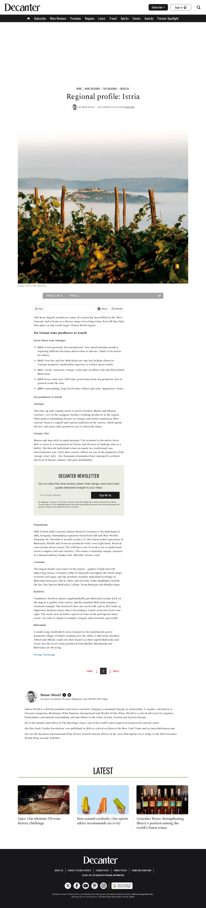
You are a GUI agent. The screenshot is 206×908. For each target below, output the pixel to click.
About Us (59, 870)
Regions (90, 18)
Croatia (124, 88)
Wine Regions (92, 88)
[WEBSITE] (70, 695)
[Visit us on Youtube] (85, 885)
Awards (149, 18)
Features (130, 107)
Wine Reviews (58, 18)
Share (41, 308)
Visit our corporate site (142, 894)
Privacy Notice (111, 502)
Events (137, 18)
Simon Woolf (88, 107)
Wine (79, 88)
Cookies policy (102, 870)
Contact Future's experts (79, 870)
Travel (113, 18)
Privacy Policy (120, 870)
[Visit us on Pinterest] (94, 885)
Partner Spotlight (168, 18)
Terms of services (68, 502)
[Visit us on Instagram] (103, 885)
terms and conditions (141, 870)
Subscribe (157, 7)
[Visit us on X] (68, 885)
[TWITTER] (65, 695)
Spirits (125, 18)
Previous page (49, 654)
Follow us (104, 308)
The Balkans (110, 88)
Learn (101, 18)
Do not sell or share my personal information (103, 875)
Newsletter (119, 308)
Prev (90, 671)
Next (116, 671)
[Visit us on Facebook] (76, 885)
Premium (75, 18)
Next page (38, 654)
